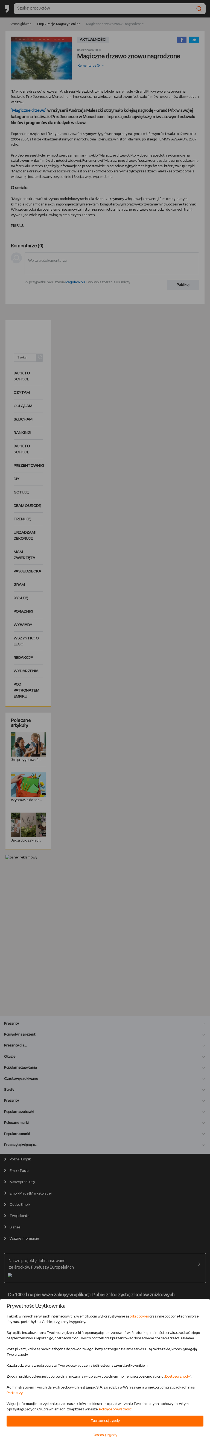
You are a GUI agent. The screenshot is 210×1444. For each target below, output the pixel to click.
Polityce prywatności (116, 1409)
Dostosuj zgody (177, 1376)
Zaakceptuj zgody (105, 1421)
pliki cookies (139, 1316)
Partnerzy (14, 1393)
